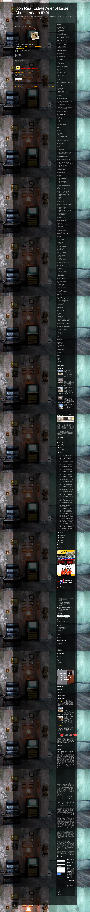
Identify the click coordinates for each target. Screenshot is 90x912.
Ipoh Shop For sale (61, 214)
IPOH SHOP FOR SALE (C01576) (65, 508)
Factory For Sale (61, 114)
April (61, 450)
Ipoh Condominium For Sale (63, 162)
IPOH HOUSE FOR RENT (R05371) (66, 463)
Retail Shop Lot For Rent (63, 298)
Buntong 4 (60, 70)
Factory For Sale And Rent (63, 115)
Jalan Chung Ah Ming (62, 220)
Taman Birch (60, 343)
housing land (60, 143)
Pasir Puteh (60, 269)
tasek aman (60, 356)
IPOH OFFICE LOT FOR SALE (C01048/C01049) (65, 506)
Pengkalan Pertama (62, 281)
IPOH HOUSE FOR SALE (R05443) (66, 504)
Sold (27, 80)
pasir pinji (60, 268)
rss (58, 646)
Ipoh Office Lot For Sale (62, 203)
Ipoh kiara (60, 197)
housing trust (60, 146)
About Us (60, 892)
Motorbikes (60, 662)
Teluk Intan (60, 358)
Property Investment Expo (63, 621)
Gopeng (59, 130)
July (60, 532)
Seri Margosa (60, 307)
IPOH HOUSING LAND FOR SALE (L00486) (68, 726)
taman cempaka (61, 345)
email (59, 647)
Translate (66, 617)
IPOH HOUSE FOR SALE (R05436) (66, 489)
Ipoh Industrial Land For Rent (63, 192)
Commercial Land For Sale (63, 83)
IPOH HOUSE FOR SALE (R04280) (66, 516)
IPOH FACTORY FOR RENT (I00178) (66, 525)
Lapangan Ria (60, 249)
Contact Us (60, 894)
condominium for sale (62, 88)
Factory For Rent (61, 112)
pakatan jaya (60, 265)
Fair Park (60, 117)
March (61, 449)
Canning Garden (61, 76)
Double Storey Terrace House (63, 110)
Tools (59, 665)
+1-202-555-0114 (61, 628)
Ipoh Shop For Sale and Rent (63, 216)
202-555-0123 (60, 630)
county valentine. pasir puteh (63, 92)
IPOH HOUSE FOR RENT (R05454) (66, 530)
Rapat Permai (60, 294)
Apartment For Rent (62, 46)
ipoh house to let (61, 187)
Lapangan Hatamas (62, 245)
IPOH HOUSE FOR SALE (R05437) (66, 496)
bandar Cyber (60, 54)
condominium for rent (62, 86)
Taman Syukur (61, 349)
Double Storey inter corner (63, 105)
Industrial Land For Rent (62, 149)
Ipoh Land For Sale (61, 200)
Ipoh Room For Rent (62, 208)
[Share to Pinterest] (21, 79)
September (62, 535)
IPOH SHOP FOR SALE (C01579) (65, 510)
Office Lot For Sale (61, 261)
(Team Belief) (60, 25)
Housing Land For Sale (62, 144)
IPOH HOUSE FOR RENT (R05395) (66, 455)
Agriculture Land (61, 38)
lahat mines (60, 242)
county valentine (61, 91)
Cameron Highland (61, 75)
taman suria (60, 348)
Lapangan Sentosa (61, 250)
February (61, 447)
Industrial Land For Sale (62, 150)
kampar (59, 227)
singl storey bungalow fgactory (64, 319)
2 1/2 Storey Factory (62, 34)
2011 (60, 439)
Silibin (59, 313)
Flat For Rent (60, 121)
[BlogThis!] (17, 79)
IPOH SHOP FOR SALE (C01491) (65, 476)
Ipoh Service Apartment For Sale (64, 210)
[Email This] (16, 79)
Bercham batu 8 (61, 63)
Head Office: (69, 859)
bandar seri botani (61, 57)
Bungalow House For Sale (63, 67)
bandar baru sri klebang (62, 53)
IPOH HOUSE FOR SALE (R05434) (66, 483)
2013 (60, 442)
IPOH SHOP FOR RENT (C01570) (65, 484)
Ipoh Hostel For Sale (62, 178)
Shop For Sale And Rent (62, 311)
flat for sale (60, 123)
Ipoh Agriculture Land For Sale (64, 153)
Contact (59, 637)
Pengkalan (60, 272)
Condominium (60, 85)
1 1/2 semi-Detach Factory (63, 31)
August (61, 533)
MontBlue (60, 258)
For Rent (60, 126)
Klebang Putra (61, 237)
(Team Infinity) (61, 28)
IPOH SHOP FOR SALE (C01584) (65, 528)
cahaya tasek (60, 73)
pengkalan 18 (60, 274)
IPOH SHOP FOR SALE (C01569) (65, 464)
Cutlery (59, 659)
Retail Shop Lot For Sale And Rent (64, 301)
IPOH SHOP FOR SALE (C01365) (65, 474)
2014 (60, 444)
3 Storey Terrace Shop (62, 36)
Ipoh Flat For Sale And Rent (63, 173)
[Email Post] (52, 77)
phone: (68, 877)
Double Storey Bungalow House (64, 99)
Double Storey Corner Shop (63, 104)
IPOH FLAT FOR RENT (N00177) (65, 491)
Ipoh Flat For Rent (61, 171)
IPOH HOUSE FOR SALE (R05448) (66, 513)
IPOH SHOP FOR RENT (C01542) (65, 457)
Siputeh (59, 332)
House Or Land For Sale (62, 142)
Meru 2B (59, 256)
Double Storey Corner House (63, 102)
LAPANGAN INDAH (62, 246)
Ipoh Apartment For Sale (63, 156)
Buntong (59, 69)
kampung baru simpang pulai (63, 233)
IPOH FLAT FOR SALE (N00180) (65, 521)
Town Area (60, 359)
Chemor (59, 79)
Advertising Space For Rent (63, 37)
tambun (59, 352)
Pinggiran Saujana (61, 285)
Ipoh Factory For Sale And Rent (64, 168)
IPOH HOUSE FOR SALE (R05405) (66, 523)
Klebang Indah (61, 236)
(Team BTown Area (61, 27)
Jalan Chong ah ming (62, 218)
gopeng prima (60, 131)
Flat (59, 120)
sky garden (60, 335)
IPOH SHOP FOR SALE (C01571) (65, 486)
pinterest (60, 650)
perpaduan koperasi (62, 284)
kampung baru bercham (62, 230)
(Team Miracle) (61, 30)
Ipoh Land (60, 198)
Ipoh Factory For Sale (62, 166)
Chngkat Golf (60, 81)
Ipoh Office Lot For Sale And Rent (64, 204)
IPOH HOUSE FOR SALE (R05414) (66, 488)
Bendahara (60, 60)
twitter (59, 641)
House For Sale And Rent (63, 140)
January (61, 445)
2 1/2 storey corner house (63, 33)
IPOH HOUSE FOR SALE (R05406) (66, 520)
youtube (59, 649)
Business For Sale (61, 72)
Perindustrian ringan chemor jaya (64, 282)
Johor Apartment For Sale (63, 224)
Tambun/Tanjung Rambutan (63, 354)
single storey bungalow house (64, 320)
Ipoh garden (60, 175)
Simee (59, 314)
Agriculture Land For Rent (63, 40)
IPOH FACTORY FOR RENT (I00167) (66, 518)
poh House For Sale (62, 287)
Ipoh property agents (62, 207)
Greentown (60, 133)
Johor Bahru (60, 226)
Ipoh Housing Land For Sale (63, 191)
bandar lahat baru (61, 56)
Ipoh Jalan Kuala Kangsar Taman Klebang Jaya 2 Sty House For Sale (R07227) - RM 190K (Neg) (65, 591)
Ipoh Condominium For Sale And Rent (65, 163)
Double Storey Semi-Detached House (65, 107)
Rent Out (60, 297)
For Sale (59, 127)
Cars (59, 663)
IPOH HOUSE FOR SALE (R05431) (66, 473)
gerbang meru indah (62, 128)
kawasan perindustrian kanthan (64, 234)
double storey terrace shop (63, 111)
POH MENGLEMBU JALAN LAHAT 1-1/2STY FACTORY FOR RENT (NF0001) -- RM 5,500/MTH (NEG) (66, 598)
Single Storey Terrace (62, 329)
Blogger (50, 901)
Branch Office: (68, 869)
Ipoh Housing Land (61, 188)
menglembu (60, 253)
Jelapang (60, 223)
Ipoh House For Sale (22, 80)
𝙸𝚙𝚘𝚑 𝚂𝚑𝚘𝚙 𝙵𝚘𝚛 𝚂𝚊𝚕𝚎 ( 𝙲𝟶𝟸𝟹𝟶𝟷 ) (65, 604)
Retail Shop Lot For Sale (63, 300)
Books (59, 657)
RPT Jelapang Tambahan (63, 303)
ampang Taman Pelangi (62, 44)
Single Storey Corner (62, 322)
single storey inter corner (63, 324)
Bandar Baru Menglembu (63, 50)
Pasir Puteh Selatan (62, 271)
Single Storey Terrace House (63, 330)
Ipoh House (60, 179)
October (61, 537)
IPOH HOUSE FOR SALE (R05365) (66, 461)
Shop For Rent (70, 841)
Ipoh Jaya (60, 195)
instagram (60, 644)
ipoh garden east (61, 176)
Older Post (51, 86)
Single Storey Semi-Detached (64, 326)
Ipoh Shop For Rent (62, 213)
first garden (60, 118)
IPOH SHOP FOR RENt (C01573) (65, 500)
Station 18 (60, 339)
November (62, 538)
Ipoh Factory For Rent (62, 165)
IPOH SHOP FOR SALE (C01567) (65, 471)
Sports (59, 660)
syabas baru (60, 342)
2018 (60, 547)
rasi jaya (59, 295)
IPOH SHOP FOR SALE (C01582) (65, 526)
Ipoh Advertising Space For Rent (64, 152)
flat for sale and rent (62, 124)
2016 (60, 544)
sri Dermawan (60, 338)
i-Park (59, 147)
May (61, 452)
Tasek (59, 355)
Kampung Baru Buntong (62, 232)
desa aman (60, 95)
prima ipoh (60, 288)
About (59, 636)
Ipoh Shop (60, 211)
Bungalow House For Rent (63, 66)
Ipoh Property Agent (62, 205)
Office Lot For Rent (62, 259)
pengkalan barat (61, 275)
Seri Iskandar (60, 306)
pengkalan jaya (61, 279)
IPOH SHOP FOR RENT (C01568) (65, 466)
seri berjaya (60, 304)
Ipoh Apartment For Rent (63, 155)
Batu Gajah (60, 59)
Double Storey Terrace (62, 108)
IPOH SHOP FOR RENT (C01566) (65, 469)
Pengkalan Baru (61, 277)
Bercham (60, 62)
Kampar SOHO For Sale (62, 229)
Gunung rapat (60, 134)
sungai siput (60, 340)
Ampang (59, 43)
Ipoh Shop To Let (61, 217)
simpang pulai (61, 316)
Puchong (60, 290)
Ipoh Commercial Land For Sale (64, 159)
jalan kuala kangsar (62, 221)
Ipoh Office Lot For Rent (62, 201)
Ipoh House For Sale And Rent (64, 185)
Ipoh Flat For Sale (61, 172)
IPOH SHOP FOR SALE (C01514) (65, 478)
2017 (60, 546)
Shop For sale (61, 310)
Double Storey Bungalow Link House (65, 101)
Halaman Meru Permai (62, 136)
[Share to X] (18, 79)
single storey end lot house (63, 323)
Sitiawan (59, 333)
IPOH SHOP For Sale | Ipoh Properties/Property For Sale (64, 603)
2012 (60, 440)
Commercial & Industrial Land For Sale (65, 82)
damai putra (60, 94)
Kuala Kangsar (61, 239)
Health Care (60, 655)
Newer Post (18, 86)
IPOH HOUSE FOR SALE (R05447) (66, 515)
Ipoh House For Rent (62, 181)
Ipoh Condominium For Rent (63, 160)
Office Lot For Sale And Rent (63, 262)
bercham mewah (61, 65)
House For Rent (61, 137)
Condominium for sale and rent (64, 89)
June (61, 454)
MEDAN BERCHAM (62, 252)
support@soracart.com (62, 627)
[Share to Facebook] (19, 79)
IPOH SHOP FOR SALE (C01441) (65, 494)
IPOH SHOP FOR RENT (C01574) (65, 502)
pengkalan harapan (61, 278)
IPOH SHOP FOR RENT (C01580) (65, 511)
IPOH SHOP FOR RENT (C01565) (65, 468)
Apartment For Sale (62, 47)
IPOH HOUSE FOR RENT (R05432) (66, 479)
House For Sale (61, 139)
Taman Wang (60, 351)
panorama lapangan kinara (63, 266)
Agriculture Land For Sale (63, 41)
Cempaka (60, 78)
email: (68, 883)
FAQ (59, 891)
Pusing (59, 293)
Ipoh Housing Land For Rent (63, 189)
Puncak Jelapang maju (62, 291)
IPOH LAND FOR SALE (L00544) (64, 609)
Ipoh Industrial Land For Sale (63, 194)
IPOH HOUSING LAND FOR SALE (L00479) (68, 701)
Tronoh (59, 361)
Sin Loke (60, 317)
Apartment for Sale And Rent (63, 49)
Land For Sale (61, 243)
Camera (59, 656)
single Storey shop (61, 327)
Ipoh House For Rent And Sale (64, 182)
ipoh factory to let (61, 169)
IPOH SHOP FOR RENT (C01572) (65, 493)
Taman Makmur (61, 346)
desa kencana (61, 97)
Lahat (59, 240)
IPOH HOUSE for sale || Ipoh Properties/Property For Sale (64, 588)
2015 (60, 542)
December (62, 540)
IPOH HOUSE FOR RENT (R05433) (66, 481)
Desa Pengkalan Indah (62, 98)
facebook (60, 643)
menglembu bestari (61, 255)
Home (35, 86)
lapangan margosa (61, 248)
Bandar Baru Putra (61, 52)
